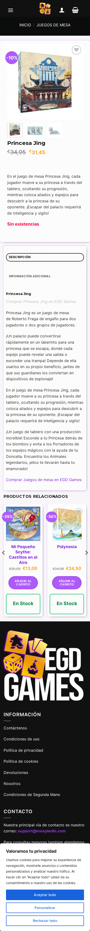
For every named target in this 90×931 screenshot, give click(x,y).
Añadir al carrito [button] (23, 582)
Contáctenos (16, 728)
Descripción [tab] (20, 257)
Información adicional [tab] (30, 276)
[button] (10, 10)
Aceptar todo (45, 895)
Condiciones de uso (22, 739)
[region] (45, 887)
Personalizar (45, 908)
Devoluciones (16, 772)
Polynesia (67, 546)
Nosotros (12, 783)
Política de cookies (21, 761)
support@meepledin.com (42, 831)
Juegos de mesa (53, 25)
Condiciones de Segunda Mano (32, 794)
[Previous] (14, 81)
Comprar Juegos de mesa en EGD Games (44, 479)
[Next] (75, 81)
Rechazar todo (45, 921)
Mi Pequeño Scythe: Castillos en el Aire (23, 554)
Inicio (25, 25)
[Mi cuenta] (62, 10)
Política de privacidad (23, 750)
